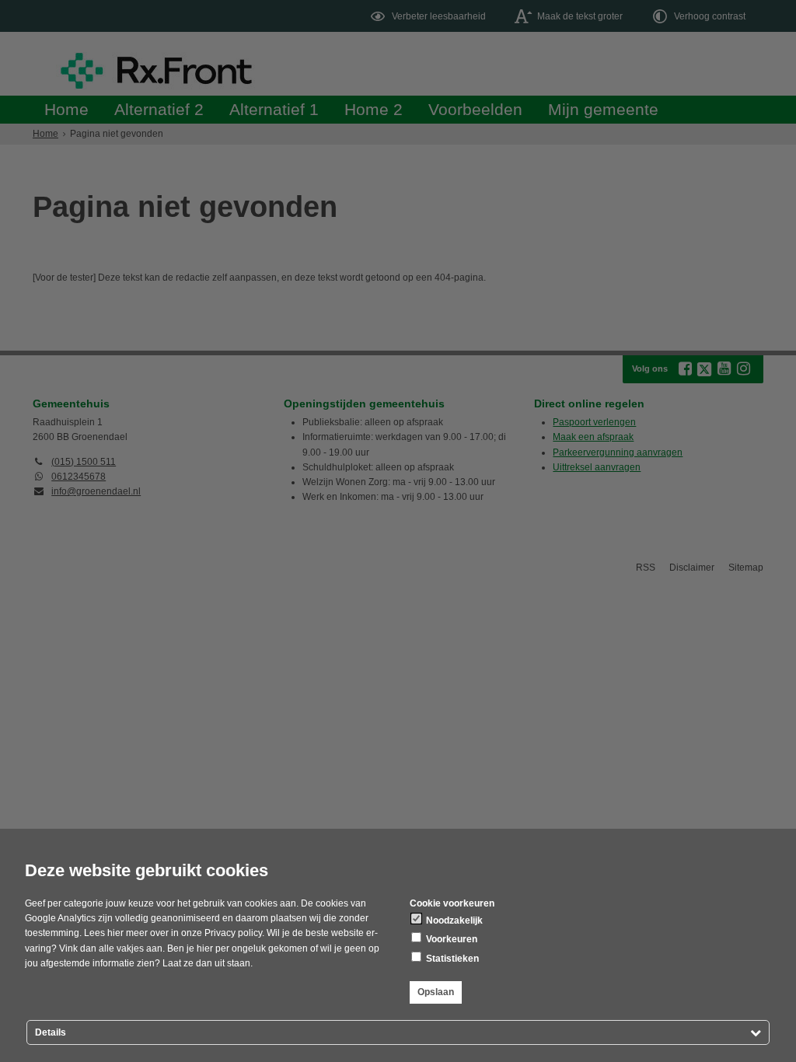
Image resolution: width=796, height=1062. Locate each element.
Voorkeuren (450, 939)
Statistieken (451, 958)
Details (50, 1032)
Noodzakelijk (453, 920)
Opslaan (435, 992)
